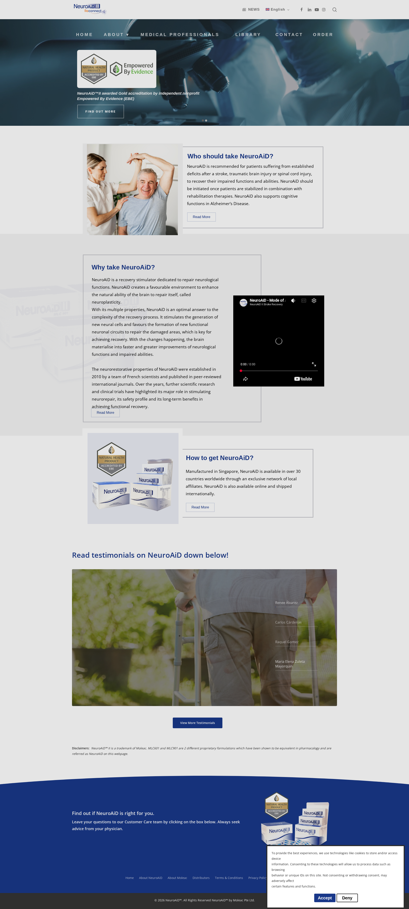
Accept (325, 898)
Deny (347, 898)
